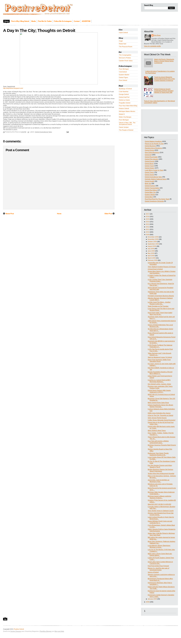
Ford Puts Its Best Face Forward (158, 566)
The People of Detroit (126, 130)
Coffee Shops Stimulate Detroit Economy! (161, 420)
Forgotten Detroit (124, 103)
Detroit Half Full (124, 97)
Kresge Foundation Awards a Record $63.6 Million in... (160, 372)
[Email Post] (67, 132)
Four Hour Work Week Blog (128, 106)
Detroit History (149, 168)
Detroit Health (149, 181)
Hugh (121, 41)
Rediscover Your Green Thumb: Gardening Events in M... (158, 454)
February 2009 (152, 260)
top (5, 619)
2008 (147, 602)
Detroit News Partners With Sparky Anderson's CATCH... (159, 391)
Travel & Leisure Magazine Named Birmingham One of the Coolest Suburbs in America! (164, 78)
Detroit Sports (149, 175)
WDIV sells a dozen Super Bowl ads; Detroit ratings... (160, 554)
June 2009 (151, 251)
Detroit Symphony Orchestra (154, 201)
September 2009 (153, 244)
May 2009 (151, 253)
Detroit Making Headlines (153, 141)
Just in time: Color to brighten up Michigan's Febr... (158, 481)
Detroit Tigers (123, 77)
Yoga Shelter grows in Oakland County (161, 511)
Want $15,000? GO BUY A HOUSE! (159, 504)
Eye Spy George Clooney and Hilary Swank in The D (160, 466)
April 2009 (151, 256)
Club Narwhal (123, 91)
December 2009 (153, 237)
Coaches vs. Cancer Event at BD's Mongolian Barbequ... (159, 381)
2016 (147, 216)
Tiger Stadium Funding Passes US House (162, 267)
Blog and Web (59, 631)
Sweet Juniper (124, 127)
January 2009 (152, 599)
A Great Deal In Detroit (155, 269)
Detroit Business (150, 146)
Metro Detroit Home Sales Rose (158, 403)
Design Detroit (124, 94)
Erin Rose (157, 35)
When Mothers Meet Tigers (157, 430)
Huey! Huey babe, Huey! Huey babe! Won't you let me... (160, 313)
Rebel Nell (122, 44)
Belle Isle (148, 183)
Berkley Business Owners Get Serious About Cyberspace (160, 470)
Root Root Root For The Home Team (157, 199)
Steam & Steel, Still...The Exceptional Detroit (127, 123)
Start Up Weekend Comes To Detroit (160, 357)
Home (59, 214)
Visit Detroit (123, 72)
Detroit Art (148, 155)
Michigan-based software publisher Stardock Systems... (159, 497)
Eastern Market (124, 75)
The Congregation (125, 55)
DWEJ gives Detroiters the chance (159, 413)
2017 (147, 214)
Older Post (108, 214)
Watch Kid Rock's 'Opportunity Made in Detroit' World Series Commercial (164, 61)
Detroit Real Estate (151, 157)
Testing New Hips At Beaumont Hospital (161, 473)
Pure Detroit (123, 80)
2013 (147, 224)
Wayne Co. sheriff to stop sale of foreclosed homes (158, 569)
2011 (147, 229)
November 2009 (153, 239)
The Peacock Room (125, 47)
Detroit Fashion (150, 186)
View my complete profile (152, 46)
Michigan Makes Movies (127, 111)
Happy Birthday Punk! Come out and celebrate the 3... (160, 522)
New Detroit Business (152, 152)
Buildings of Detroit (125, 89)
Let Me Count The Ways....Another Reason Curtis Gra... (159, 303)
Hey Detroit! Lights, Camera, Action (159, 384)
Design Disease (15, 631)
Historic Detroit (124, 108)
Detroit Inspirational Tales (153, 177)
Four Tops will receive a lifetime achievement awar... (158, 442)
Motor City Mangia (125, 117)
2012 (147, 227)
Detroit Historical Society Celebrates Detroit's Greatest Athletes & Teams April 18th (163, 90)
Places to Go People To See (154, 144)
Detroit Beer (149, 197)
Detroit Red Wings (151, 190)
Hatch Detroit (123, 32)
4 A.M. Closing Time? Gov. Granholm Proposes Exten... (160, 280)
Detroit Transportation (152, 188)
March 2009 (152, 258)
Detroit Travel (149, 166)
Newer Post (10, 214)
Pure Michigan (124, 69)
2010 (147, 232)
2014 (147, 222)
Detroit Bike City (150, 192)
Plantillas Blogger (46, 631)
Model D (122, 114)
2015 (147, 219)
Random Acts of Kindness (153, 148)
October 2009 (152, 241)
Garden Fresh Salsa (125, 61)
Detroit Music (149, 163)
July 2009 (151, 249)
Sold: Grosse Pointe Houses (157, 418)
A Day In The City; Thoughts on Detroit (160, 415)
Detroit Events (149, 161)
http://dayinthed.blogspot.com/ (13, 88)
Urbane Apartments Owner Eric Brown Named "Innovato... (160, 406)
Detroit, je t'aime (124, 100)
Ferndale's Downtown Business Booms (161, 296)
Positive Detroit (19, 629)
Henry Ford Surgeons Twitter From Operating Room (159, 360)
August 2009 (152, 246)
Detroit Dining (149, 150)
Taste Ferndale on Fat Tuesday (158, 306)
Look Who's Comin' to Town (154, 170)
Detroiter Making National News (155, 179)
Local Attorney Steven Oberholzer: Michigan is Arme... (159, 546)
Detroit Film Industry (151, 159)
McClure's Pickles (125, 58)
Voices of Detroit (153, 572)
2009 (147, 234)
